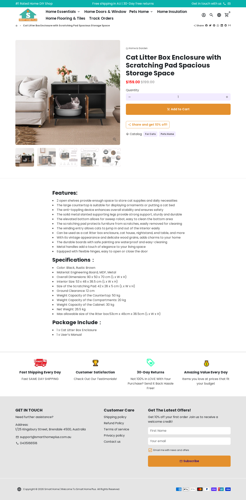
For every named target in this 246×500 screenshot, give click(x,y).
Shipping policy (115, 417)
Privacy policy (114, 435)
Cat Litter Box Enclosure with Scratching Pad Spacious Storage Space (66, 25)
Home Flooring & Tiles (65, 18)
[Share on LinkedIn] (222, 25)
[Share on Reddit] (225, 25)
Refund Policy (114, 423)
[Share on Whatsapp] (218, 25)
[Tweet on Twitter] (210, 25)
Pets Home (141, 11)
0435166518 (26, 443)
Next (115, 92)
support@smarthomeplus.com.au (43, 437)
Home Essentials (63, 11)
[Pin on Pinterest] (214, 25)
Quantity (132, 90)
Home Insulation (172, 11)
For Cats (150, 134)
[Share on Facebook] (206, 25)
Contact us (112, 441)
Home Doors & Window (105, 11)
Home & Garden (137, 48)
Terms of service (116, 429)
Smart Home (51, 489)
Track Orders (101, 18)
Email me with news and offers (171, 450)
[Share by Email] (229, 25)
